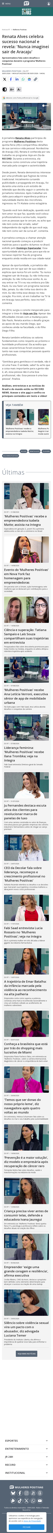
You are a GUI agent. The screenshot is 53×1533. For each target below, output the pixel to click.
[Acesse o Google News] (29, 79)
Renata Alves (22, 138)
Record (10, 1464)
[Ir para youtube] (40, 1501)
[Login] (49, 3)
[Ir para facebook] (20, 1493)
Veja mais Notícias (27, 1353)
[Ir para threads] (40, 1493)
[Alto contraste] (4, 89)
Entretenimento (17, 1448)
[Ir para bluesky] (13, 1493)
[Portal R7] (26, 3)
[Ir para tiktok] (20, 1501)
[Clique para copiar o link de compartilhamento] (35, 79)
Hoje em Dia (30, 313)
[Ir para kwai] (33, 1493)
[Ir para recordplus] (13, 1501)
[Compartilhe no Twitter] (4, 79)
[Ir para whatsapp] (33, 1501)
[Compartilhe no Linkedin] (17, 79)
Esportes (11, 1440)
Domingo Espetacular (28, 248)
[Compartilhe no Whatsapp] (23, 79)
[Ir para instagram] (26, 1493)
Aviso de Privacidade (32, 1521)
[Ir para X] (26, 1501)
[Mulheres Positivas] (26, 11)
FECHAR (26, 1527)
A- (19, 89)
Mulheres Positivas (20, 30)
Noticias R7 (6, 30)
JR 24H (9, 1456)
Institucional (15, 1473)
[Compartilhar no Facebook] (10, 79)
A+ (12, 89)
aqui (28, 392)
